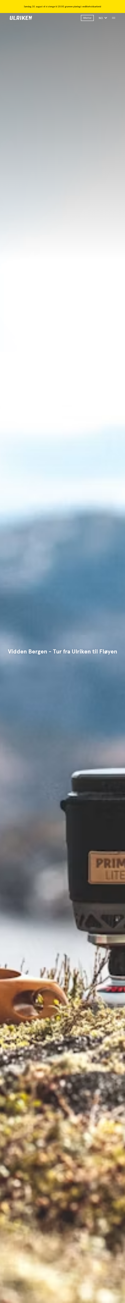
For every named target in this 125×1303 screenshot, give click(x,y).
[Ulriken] (29, 18)
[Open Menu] (113, 17)
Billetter (87, 18)
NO (101, 18)
